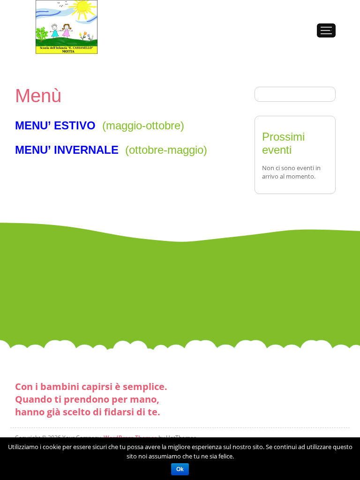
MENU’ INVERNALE (67, 149)
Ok (180, 469)
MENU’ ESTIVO (55, 125)
